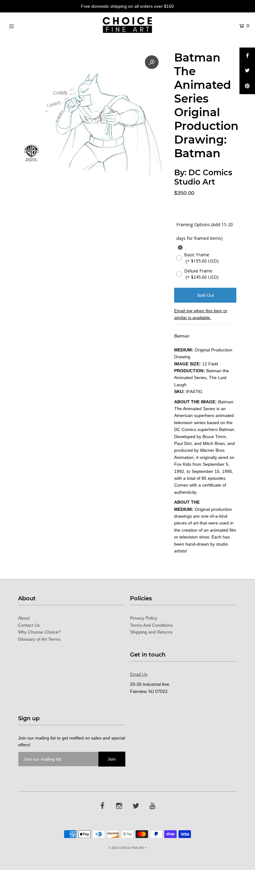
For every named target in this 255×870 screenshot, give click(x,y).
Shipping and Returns (151, 632)
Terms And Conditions (151, 625)
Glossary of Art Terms (39, 639)
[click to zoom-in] (152, 62)
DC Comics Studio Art (203, 177)
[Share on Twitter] (247, 71)
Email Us (138, 674)
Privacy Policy (143, 618)
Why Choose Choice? (39, 632)
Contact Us (29, 625)
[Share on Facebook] (247, 55)
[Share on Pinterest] (247, 86)
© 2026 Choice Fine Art (127, 847)
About (24, 618)
